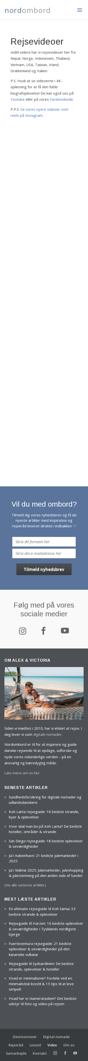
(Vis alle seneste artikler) (25, 885)
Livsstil (35, 1045)
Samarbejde (16, 1053)
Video (52, 1045)
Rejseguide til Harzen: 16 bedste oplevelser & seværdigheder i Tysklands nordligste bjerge (46, 929)
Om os (68, 1045)
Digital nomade (56, 1036)
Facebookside (61, 99)
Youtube (18, 99)
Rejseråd (16, 1045)
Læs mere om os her (22, 772)
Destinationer (25, 1036)
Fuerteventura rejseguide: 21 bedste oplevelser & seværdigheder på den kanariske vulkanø (40, 949)
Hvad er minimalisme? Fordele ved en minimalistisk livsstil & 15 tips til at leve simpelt (41, 984)
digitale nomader (47, 734)
